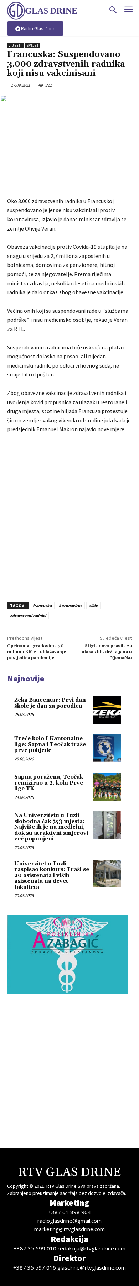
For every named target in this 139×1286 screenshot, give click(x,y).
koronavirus (70, 605)
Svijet (33, 45)
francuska (42, 605)
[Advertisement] (69, 515)
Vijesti (15, 45)
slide (93, 605)
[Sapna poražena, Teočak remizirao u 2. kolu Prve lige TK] (107, 787)
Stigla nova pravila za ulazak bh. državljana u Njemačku (107, 651)
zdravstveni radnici (28, 615)
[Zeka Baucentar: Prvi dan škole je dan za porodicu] (107, 710)
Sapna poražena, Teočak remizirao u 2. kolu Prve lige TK (48, 783)
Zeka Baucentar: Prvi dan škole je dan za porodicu (50, 703)
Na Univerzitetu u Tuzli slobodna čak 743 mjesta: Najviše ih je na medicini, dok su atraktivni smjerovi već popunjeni (51, 827)
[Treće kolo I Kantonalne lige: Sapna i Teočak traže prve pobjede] (107, 748)
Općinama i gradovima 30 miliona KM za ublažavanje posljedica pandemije (36, 651)
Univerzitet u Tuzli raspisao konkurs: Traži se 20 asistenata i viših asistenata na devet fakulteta (51, 875)
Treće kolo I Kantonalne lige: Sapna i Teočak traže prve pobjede (50, 744)
